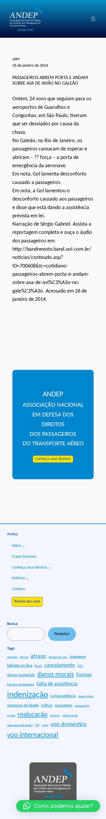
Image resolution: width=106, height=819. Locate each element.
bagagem (78, 657)
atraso (38, 656)
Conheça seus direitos (53, 459)
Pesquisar (62, 634)
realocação (32, 714)
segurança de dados (20, 725)
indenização (27, 695)
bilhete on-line (19, 666)
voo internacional (32, 735)
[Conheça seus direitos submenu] (49, 568)
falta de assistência (57, 684)
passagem (63, 705)
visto (45, 725)
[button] (58, 806)
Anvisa (24, 657)
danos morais (55, 675)
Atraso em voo (58, 657)
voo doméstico (69, 725)
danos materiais (21, 675)
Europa (84, 674)
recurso (55, 715)
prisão (11, 715)
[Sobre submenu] (23, 546)
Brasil (38, 666)
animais (12, 657)
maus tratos (86, 696)
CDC (80, 666)
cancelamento (59, 665)
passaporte (82, 706)
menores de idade (23, 705)
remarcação (70, 715)
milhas (46, 705)
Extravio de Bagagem (20, 684)
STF (37, 725)
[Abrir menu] (93, 18)
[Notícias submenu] (27, 578)
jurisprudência (63, 696)
